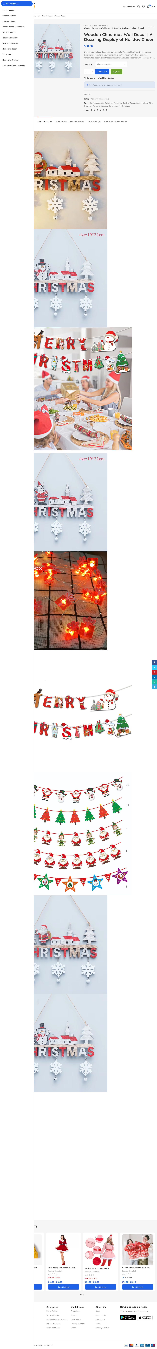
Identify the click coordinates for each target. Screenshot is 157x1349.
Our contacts (76, 1319)
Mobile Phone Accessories (56, 1319)
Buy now (116, 72)
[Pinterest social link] (97, 110)
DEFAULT (88, 64)
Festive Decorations (131, 103)
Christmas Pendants (113, 103)
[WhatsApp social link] (103, 110)
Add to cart (102, 72)
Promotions (75, 1311)
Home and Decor (53, 1328)
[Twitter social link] (94, 110)
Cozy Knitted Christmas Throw (136, 1268)
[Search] (138, 6)
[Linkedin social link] (100, 110)
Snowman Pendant (92, 106)
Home (87, 25)
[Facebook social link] (91, 110)
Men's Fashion (52, 1311)
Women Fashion (52, 1315)
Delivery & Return (78, 1323)
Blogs (98, 1311)
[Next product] (154, 27)
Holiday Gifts (147, 103)
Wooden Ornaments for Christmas (115, 106)
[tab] (45, 120)
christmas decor (96, 103)
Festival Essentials (99, 25)
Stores (73, 1315)
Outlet (73, 1328)
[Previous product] (149, 27)
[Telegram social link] (106, 110)
